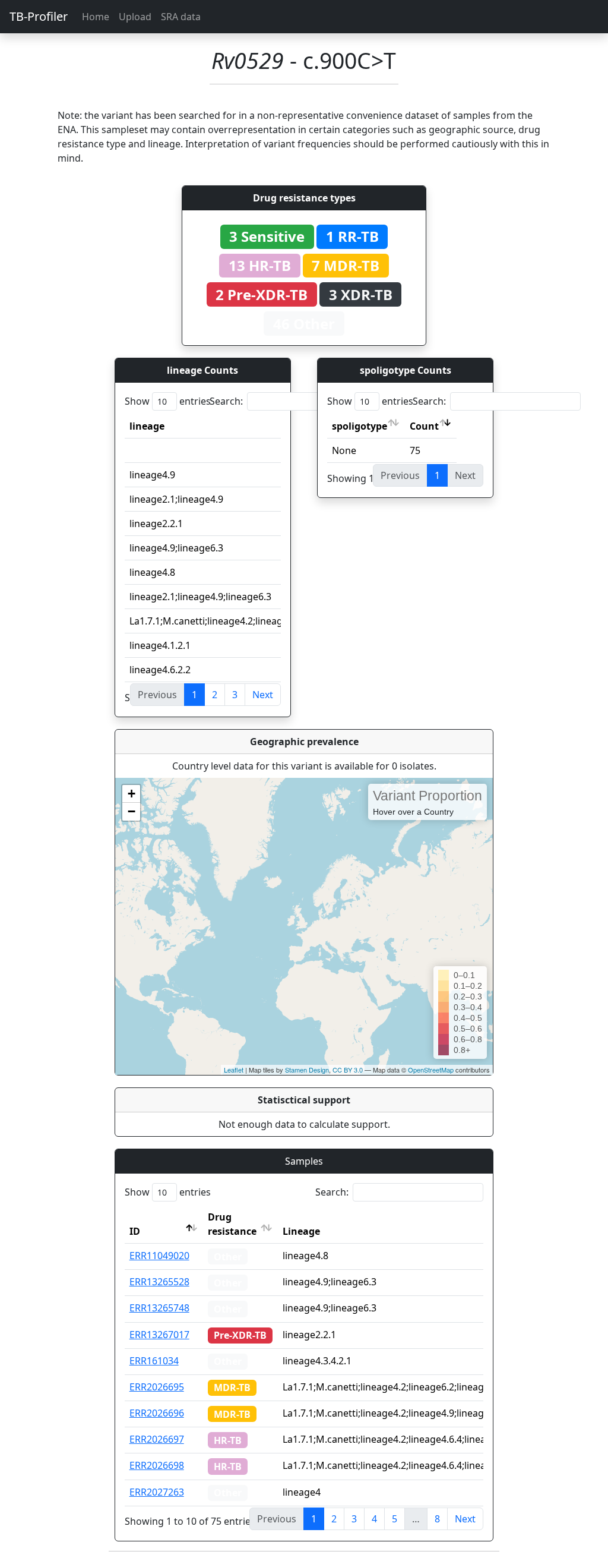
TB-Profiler (39, 16)
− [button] (131, 811)
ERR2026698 (156, 1465)
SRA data (181, 16)
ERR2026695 (156, 1386)
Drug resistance (232, 1224)
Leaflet (233, 1069)
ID (134, 1231)
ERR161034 (154, 1360)
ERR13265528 (159, 1281)
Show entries (168, 401)
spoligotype (359, 426)
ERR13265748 (159, 1307)
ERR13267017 (159, 1334)
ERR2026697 (156, 1439)
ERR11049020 (159, 1255)
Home (95, 16)
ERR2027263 (156, 1492)
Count (424, 426)
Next (262, 694)
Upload (135, 16)
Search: (226, 401)
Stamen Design (307, 1069)
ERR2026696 (156, 1413)
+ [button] (131, 793)
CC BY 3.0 (347, 1069)
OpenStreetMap (431, 1069)
